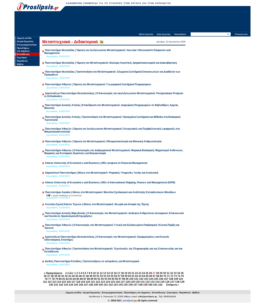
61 (133, 276)
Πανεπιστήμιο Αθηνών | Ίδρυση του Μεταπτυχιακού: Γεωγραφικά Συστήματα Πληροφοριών (98, 84)
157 (135, 284)
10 (94, 273)
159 (145, 284)
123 (103, 281)
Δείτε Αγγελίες (164, 34)
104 (151, 278)
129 (132, 281)
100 (131, 278)
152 (110, 284)
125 (113, 281)
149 (96, 284)
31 (168, 273)
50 (94, 276)
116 (69, 281)
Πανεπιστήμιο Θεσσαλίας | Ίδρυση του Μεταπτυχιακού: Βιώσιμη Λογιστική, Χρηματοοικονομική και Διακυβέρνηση (111, 62)
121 (93, 281)
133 (152, 281)
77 (49, 278)
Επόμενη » (172, 284)
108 (171, 278)
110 (181, 278)
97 (120, 278)
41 (62, 276)
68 (157, 276)
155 (125, 284)
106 (161, 278)
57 (119, 276)
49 (90, 276)
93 (106, 278)
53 (105, 276)
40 (59, 276)
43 (69, 276)
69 (161, 276)
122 (98, 281)
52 (101, 276)
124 (108, 281)
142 (61, 284)
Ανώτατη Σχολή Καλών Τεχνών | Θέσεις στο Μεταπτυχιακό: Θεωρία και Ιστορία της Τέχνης (97, 204)
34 (178, 273)
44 (73, 276)
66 (150, 276)
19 (125, 273)
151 (106, 284)
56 (115, 276)
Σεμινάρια (22, 57)
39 (55, 276)
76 (46, 278)
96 (116, 278)
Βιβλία (20, 64)
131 (142, 281)
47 (83, 276)
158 (140, 284)
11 (97, 273)
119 (83, 281)
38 (52, 276)
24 (143, 273)
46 (80, 276)
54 (108, 276)
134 (157, 281)
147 (86, 284)
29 (161, 273)
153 (115, 284)
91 (99, 278)
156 (130, 284)
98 (123, 278)
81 (63, 278)
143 (66, 284)
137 (172, 281)
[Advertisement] (132, 21)
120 (88, 281)
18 (122, 273)
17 (118, 273)
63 (140, 276)
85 (77, 278)
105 (156, 278)
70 (164, 276)
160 (150, 284)
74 (178, 276)
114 (59, 281)
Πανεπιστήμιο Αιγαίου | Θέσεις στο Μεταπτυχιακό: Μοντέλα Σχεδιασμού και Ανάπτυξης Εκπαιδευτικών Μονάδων (110, 192)
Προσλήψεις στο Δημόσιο (137, 292)
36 (45, 276)
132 (147, 281)
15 (111, 273)
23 (140, 273)
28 (157, 273)
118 (78, 281)
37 (48, 276)
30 (164, 273)
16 (115, 273)
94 (109, 278)
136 (167, 281)
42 (66, 276)
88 (88, 278)
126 (118, 281)
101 (136, 278)
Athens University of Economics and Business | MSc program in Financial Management (96, 163)
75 (182, 276)
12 (101, 273)
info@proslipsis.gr (147, 296)
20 (129, 273)
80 (60, 278)
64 (143, 276)
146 (81, 284)
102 (141, 278)
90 (95, 278)
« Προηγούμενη (53, 273)
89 (91, 278)
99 (127, 278)
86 (81, 278)
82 (67, 278)
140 (51, 284)
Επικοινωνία (241, 34)
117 (73, 281)
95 (113, 278)
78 (53, 278)
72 (171, 276)
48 (87, 276)
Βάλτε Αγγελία (146, 34)
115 (64, 281)
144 (71, 284)
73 (175, 276)
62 (136, 276)
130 (137, 281)
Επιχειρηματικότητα (27, 45)
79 (56, 278)
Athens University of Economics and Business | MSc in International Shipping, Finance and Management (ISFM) (110, 182)
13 (104, 273)
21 (132, 273)
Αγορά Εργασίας (25, 41)
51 (97, 276)
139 (182, 281)
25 (147, 273)
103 (146, 278)
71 (168, 276)
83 (70, 278)
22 (136, 273)
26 (150, 273)
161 (155, 284)
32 (171, 273)
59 (126, 276)
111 (45, 281)
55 (112, 276)
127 (122, 281)
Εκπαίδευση (23, 54)
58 (122, 276)
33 (175, 273)
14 (108, 273)
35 (182, 273)
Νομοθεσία (22, 61)
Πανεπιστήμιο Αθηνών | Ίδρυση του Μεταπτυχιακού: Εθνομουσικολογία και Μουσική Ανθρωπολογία (103, 141)
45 (76, 276)
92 (102, 278)
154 (120, 284)
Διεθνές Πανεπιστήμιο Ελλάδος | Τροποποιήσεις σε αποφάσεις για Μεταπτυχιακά (92, 261)
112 (50, 281)
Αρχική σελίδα (24, 38)
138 (177, 281)
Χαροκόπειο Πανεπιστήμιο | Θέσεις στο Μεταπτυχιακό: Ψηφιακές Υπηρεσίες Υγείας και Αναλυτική (101, 172)
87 (84, 278)
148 (91, 284)
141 (56, 284)
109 (176, 278)
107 (166, 278)
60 (129, 276)
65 (147, 276)
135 (162, 281)
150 (101, 284)
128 (127, 281)
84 (74, 278)
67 (154, 276)
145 (76, 284)
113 (54, 281)
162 (160, 284)
